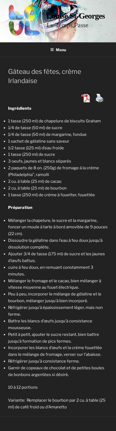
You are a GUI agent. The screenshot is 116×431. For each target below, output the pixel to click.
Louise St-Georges (75, 15)
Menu (61, 49)
